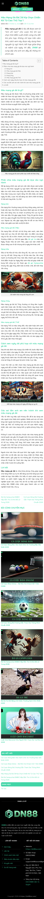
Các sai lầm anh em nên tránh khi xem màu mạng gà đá (22, 82)
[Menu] (3, 3)
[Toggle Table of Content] (38, 61)
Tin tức (3, 788)
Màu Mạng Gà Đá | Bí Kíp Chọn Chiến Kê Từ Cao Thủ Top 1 (22, 774)
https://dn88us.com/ (34, 849)
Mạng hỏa (10, 73)
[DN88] (22, 3)
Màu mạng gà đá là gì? (10, 64)
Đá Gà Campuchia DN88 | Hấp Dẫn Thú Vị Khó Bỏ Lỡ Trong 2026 (10, 499)
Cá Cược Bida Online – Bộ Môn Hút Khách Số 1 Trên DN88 (22, 764)
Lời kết (6, 85)
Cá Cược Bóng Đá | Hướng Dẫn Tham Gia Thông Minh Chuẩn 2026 (33, 499)
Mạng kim (9, 69)
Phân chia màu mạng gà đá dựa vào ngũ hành (19, 66)
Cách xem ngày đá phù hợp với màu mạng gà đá (20, 80)
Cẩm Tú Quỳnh (29, 24)
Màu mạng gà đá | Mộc (14, 71)
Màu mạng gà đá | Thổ (13, 77)
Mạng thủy (10, 75)
